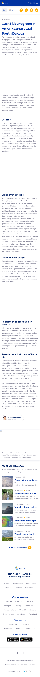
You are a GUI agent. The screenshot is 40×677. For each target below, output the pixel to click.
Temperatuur (14, 624)
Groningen (7, 606)
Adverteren (30, 588)
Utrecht (22, 610)
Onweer (19, 628)
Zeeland (32, 610)
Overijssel (21, 614)
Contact (18, 588)
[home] (6, 3)
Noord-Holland (10, 610)
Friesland (19, 601)
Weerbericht (18, 583)
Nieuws (8, 588)
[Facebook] (17, 653)
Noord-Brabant (31, 606)
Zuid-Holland (8, 614)
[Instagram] (22, 653)
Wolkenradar (31, 628)
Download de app (20, 634)
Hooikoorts (8, 628)
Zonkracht (27, 624)
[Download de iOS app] (13, 639)
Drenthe (8, 601)
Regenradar (31, 583)
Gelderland (30, 601)
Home (6, 583)
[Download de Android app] (26, 639)
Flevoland (33, 614)
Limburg (18, 606)
